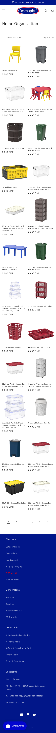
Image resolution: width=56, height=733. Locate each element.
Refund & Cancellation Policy (19, 648)
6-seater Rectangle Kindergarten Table (10, 268)
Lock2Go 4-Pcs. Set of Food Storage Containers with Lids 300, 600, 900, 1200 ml (13, 308)
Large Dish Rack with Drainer (39, 347)
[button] (3, 11)
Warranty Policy (13, 641)
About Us (10, 597)
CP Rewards (11, 617)
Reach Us (10, 604)
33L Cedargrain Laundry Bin (13, 148)
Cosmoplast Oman (30, 728)
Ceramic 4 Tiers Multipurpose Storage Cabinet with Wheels (39, 385)
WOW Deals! (11, 573)
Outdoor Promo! (13, 546)
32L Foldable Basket (10, 187)
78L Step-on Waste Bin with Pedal (13, 465)
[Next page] (47, 521)
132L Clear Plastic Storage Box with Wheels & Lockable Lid (14, 110)
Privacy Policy (12, 654)
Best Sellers (11, 553)
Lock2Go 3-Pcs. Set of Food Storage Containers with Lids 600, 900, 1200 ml (13, 425)
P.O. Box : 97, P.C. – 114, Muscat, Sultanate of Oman (26, 688)
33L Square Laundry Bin (11, 347)
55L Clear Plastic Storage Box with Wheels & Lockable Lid (39, 188)
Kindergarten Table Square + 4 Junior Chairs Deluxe (40, 110)
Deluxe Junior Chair (9, 70)
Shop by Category (14, 566)
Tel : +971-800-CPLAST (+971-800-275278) (24, 696)
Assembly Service (14, 610)
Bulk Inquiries (12, 579)
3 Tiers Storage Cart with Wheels (40, 306)
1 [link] (8, 521)
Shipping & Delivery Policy (18, 635)
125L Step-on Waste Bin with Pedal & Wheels (39, 71)
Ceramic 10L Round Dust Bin (39, 423)
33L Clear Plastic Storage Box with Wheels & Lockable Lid (39, 504)
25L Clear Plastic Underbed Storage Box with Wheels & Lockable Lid (13, 228)
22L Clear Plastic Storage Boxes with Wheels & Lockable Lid (40, 465)
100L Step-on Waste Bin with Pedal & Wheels (39, 268)
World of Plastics (13, 679)
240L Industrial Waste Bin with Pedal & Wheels (40, 149)
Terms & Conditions (15, 661)
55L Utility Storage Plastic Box (14, 503)
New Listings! (12, 560)
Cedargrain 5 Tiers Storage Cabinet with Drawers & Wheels (40, 227)
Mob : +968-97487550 (15, 702)
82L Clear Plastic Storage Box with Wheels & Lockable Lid (13, 385)
